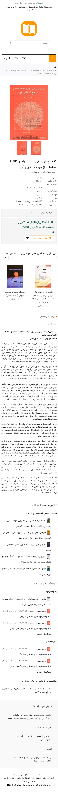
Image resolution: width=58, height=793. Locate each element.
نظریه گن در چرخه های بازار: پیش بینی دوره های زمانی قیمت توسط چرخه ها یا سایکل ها (43, 297)
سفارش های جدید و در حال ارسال (25, 715)
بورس (54, 513)
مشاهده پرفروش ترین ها (27, 201)
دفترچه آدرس (45, 739)
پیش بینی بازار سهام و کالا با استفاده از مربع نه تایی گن (24, 611)
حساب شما (49, 7)
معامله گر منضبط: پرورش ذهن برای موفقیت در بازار (26, 520)
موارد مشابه (50, 316)
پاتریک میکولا (52, 171)
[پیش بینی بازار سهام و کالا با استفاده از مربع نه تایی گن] (36, 148)
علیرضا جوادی (40, 171)
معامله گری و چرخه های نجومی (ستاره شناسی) (14, 293)
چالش (39, 177)
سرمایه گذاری (7, 689)
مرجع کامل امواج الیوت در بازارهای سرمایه (30, 568)
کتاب (49, 689)
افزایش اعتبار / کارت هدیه (17, 7)
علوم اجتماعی (39, 689)
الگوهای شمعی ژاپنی (38, 532)
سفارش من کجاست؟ (36, 7)
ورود (6, 58)
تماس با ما (29, 10)
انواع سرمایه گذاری (41, 692)
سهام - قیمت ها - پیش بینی (37, 513)
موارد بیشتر (46, 574)
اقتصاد (29, 689)
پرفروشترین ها (19, 775)
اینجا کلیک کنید (19, 757)
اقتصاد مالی (20, 689)
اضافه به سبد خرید (41, 238)
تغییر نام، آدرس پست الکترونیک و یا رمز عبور (33, 736)
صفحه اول (41, 775)
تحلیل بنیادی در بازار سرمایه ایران (33, 544)
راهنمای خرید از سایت (42, 761)
